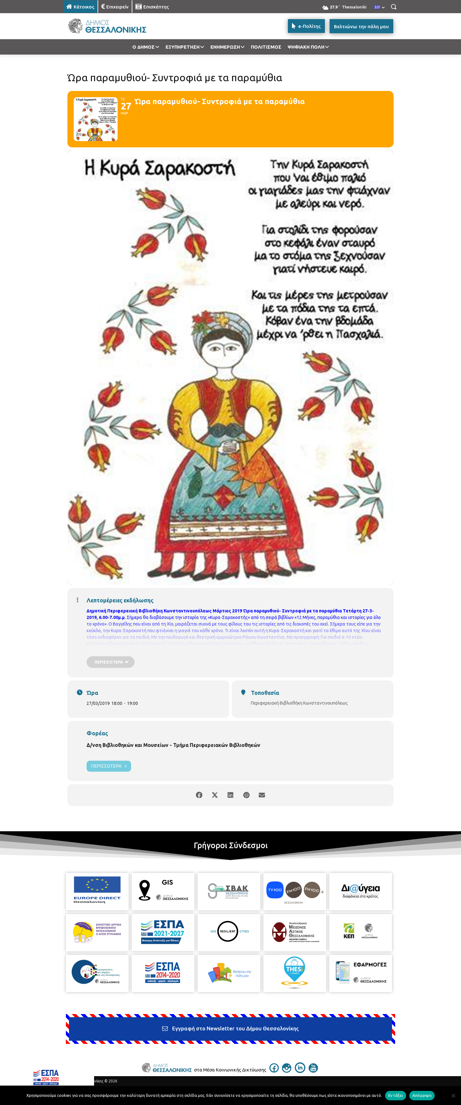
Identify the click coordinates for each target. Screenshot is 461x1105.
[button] (393, 6)
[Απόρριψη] (453, 1095)
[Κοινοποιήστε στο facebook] (199, 795)
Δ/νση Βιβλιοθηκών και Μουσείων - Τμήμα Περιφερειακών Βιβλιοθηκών (173, 745)
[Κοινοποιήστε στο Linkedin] (230, 795)
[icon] (274, 1070)
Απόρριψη (422, 1095)
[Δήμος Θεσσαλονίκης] (113, 26)
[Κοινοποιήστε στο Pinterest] (246, 795)
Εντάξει (395, 1095)
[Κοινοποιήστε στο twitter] (215, 795)
